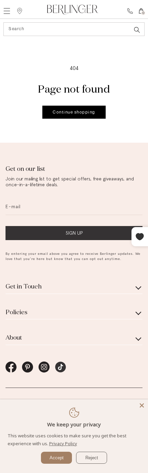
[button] (14, 11)
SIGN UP (74, 233)
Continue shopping (74, 112)
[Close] (141, 405)
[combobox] (74, 29)
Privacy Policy (63, 443)
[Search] (137, 29)
